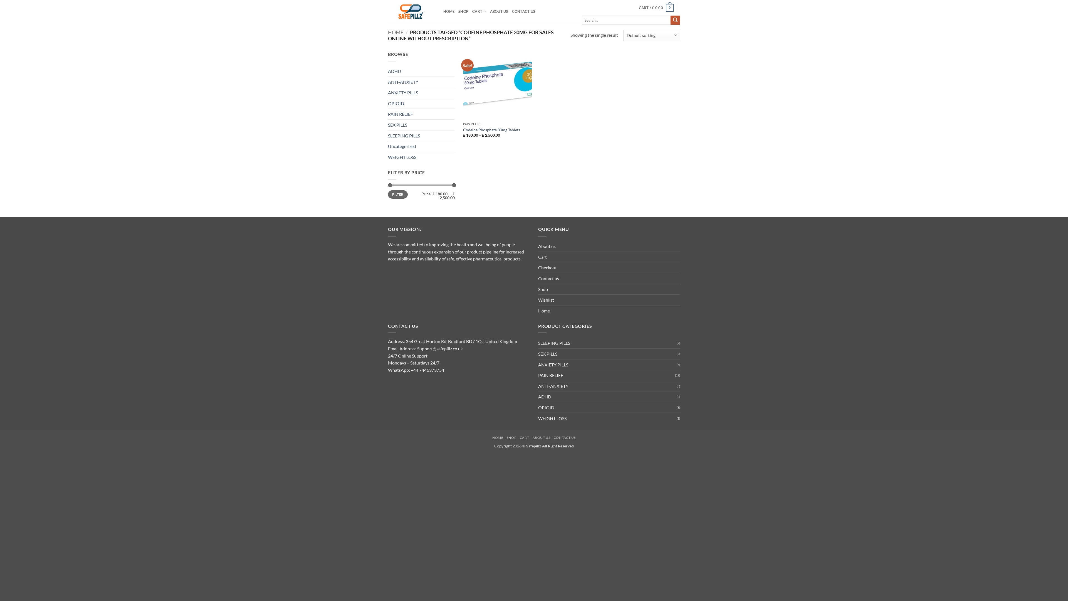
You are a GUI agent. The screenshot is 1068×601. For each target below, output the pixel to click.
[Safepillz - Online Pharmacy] (411, 11)
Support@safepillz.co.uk (440, 348)
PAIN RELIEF (400, 114)
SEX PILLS (397, 124)
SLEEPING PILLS (404, 135)
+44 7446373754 (427, 370)
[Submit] (675, 20)
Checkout (547, 267)
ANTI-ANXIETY (403, 82)
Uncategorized (402, 146)
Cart (477, 11)
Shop (463, 11)
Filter (397, 194)
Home (448, 11)
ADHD (394, 71)
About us (499, 11)
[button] (656, 8)
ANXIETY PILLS (403, 92)
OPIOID (396, 103)
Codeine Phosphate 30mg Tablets (491, 129)
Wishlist (546, 299)
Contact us (523, 11)
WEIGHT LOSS (402, 157)
